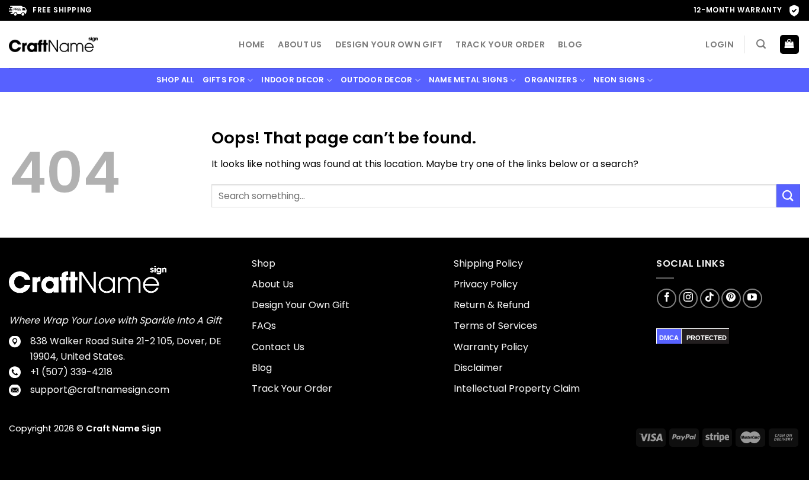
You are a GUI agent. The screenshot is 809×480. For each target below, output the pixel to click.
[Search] (761, 44)
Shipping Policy (488, 263)
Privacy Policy (486, 284)
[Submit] (788, 195)
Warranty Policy (491, 347)
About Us (300, 44)
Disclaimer (478, 368)
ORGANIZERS (550, 80)
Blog (570, 44)
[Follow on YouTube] (752, 298)
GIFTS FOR (224, 80)
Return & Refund (491, 305)
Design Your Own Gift (389, 44)
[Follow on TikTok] (710, 298)
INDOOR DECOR (292, 80)
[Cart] (790, 45)
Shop (263, 263)
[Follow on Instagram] (688, 298)
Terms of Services (495, 325)
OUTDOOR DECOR (376, 80)
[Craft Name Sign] (53, 44)
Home (252, 44)
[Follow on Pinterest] (731, 298)
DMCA (669, 337)
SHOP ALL (175, 80)
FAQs (264, 325)
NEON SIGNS (619, 80)
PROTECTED (706, 337)
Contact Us (278, 347)
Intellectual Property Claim (517, 388)
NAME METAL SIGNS (468, 80)
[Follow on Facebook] (666, 298)
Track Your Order (500, 44)
